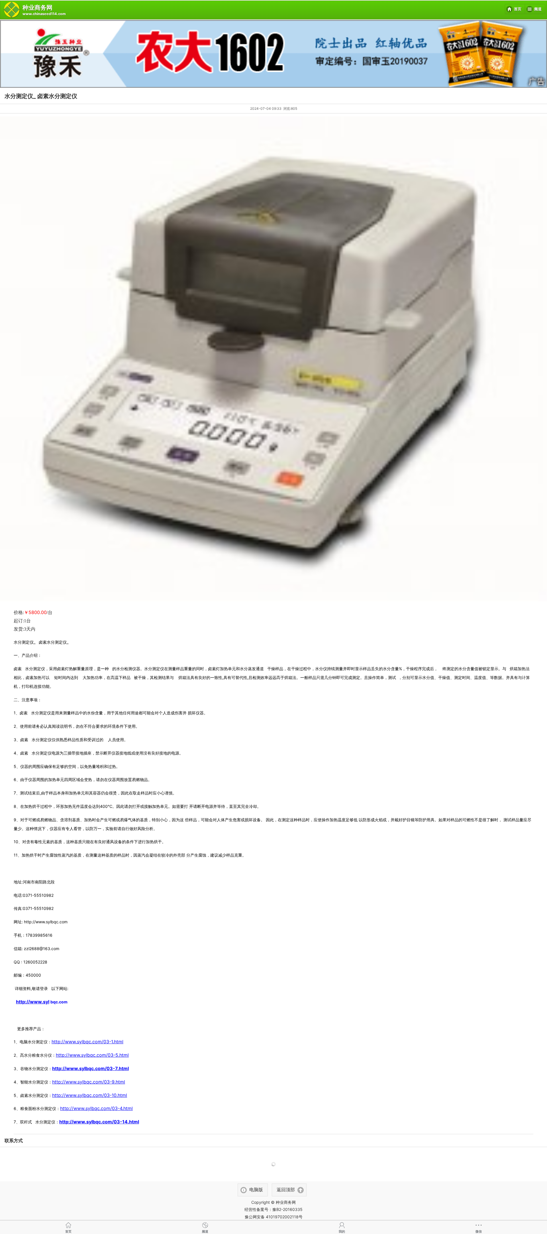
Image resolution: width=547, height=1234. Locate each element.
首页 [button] (517, 9)
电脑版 (256, 1189)
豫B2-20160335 (287, 1209)
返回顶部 (286, 1189)
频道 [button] (538, 9)
